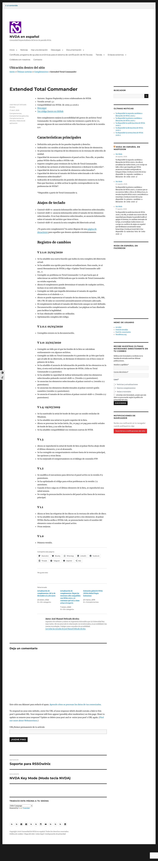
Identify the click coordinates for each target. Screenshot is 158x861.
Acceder (118, 327)
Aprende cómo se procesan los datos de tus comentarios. (75, 704)
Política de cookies (16, 834)
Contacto (37, 60)
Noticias (24, 50)
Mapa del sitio (29, 834)
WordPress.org (121, 335)
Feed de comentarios (123, 332)
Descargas (55, 50)
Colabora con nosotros (20, 60)
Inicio (12, 50)
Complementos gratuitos (19, 116)
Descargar (41, 108)
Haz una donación (39, 50)
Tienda (99, 55)
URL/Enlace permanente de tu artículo (27, 727)
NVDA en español (24, 37)
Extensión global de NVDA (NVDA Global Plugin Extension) (93, 593)
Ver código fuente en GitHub (50, 111)
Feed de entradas (122, 330)
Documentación (73, 50)
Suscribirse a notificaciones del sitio (130, 431)
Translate (26, 808)
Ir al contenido (11, 5)
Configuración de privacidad (55, 834)
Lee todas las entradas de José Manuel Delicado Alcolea (65, 629)
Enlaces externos (116, 55)
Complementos (41, 72)
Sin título (119, 154)
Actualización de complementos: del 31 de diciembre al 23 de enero (46, 593)
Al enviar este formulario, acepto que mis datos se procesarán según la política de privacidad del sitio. (130, 397)
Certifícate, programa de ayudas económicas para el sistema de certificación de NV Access (51, 55)
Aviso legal (40, 834)
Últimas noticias (24, 72)
